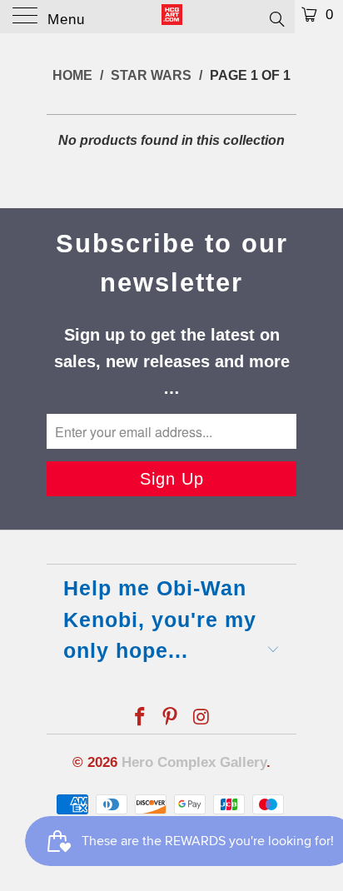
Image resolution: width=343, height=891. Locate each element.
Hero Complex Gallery (194, 762)
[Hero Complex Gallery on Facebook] (139, 718)
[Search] (276, 18)
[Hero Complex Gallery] (171, 16)
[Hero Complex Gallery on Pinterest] (170, 718)
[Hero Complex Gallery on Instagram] (201, 718)
